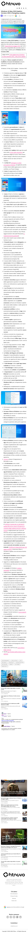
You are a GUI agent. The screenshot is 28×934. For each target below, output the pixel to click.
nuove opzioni (22, 612)
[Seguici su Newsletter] (14, 917)
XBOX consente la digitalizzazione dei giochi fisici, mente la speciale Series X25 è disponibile (14, 840)
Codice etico (14, 900)
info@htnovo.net (14, 926)
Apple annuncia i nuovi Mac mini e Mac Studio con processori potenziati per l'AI (14, 792)
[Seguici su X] (23, 8)
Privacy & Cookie (14, 896)
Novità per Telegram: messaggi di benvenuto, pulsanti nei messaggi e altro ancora (13, 682)
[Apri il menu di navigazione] (17, 8)
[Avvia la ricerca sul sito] (26, 8)
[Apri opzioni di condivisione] (19, 15)
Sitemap (14, 898)
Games (3, 836)
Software (17, 664)
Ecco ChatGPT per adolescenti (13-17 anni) (10, 812)
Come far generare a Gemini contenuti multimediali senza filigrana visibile (9, 818)
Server (11, 664)
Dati (21, 660)
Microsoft (11, 662)
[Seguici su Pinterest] (20, 917)
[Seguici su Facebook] (21, 8)
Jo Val (5, 15)
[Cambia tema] (19, 8)
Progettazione (20, 662)
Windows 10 (4, 666)
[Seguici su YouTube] (17, 917)
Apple (3, 789)
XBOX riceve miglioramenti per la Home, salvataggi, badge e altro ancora (9, 805)
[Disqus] (14, 727)
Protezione (4, 664)
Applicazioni (14, 660)
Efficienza (4, 662)
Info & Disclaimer (14, 893)
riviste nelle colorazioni (16, 152)
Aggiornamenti (5, 660)
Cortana (6, 459)
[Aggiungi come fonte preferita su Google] (15, 15)
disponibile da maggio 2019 (12, 46)
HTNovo (14, 931)
